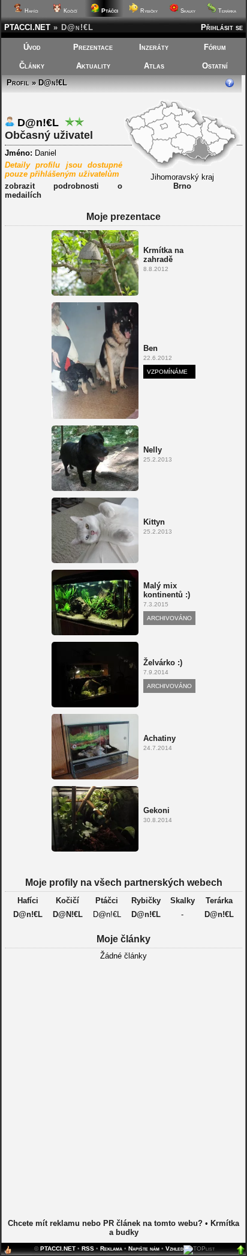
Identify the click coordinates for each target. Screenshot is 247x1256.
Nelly (152, 449)
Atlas (154, 65)
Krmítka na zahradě (163, 255)
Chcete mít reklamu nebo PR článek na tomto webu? (105, 1223)
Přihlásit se (222, 27)
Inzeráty (153, 47)
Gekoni (156, 810)
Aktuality (93, 65)
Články (31, 65)
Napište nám (143, 1248)
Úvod (32, 47)
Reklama (111, 1248)
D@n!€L (28, 914)
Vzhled (174, 1248)
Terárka (226, 11)
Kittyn (154, 521)
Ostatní (215, 65)
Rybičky (148, 11)
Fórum (215, 47)
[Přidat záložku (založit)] (8, 1252)
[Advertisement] (123, 1099)
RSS (88, 1248)
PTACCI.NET (27, 27)
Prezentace (93, 47)
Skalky (187, 11)
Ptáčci (106, 900)
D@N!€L (68, 914)
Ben (150, 348)
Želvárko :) (162, 662)
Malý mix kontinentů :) (166, 590)
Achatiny (159, 738)
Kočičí (69, 11)
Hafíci (30, 11)
